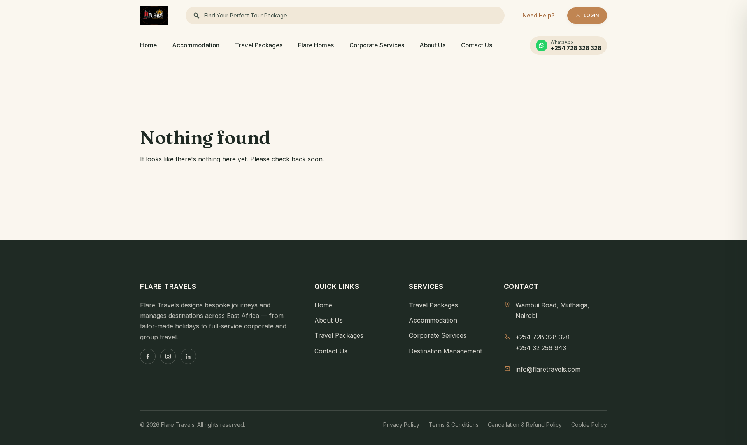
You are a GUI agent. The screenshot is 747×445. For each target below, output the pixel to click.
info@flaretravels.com (548, 369)
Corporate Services (376, 45)
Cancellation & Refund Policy (525, 424)
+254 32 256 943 (541, 348)
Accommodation (195, 45)
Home (148, 45)
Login (591, 15)
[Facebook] (148, 356)
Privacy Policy (401, 424)
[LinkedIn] (188, 356)
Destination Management (445, 351)
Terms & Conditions (454, 424)
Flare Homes (316, 45)
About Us (432, 45)
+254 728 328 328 (543, 337)
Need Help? (538, 15)
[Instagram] (168, 356)
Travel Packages (258, 45)
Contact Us (476, 45)
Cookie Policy (589, 424)
